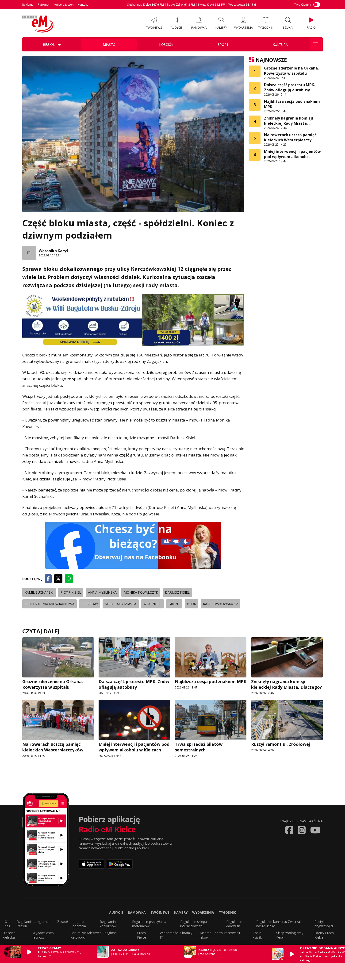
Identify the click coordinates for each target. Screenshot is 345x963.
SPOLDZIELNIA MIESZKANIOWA (49, 604)
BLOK (191, 604)
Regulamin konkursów (108, 923)
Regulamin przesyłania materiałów (149, 923)
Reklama (28, 5)
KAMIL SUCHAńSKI (39, 592)
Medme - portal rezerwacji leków (220, 935)
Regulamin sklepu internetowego (193, 923)
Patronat (43, 5)
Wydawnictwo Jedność (43, 935)
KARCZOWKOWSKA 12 (220, 604)
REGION (49, 44)
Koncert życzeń (63, 5)
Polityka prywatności (323, 923)
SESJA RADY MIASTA (120, 604)
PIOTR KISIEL (71, 592)
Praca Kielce (141, 935)
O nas (7, 923)
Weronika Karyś (53, 250)
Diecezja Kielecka (8, 935)
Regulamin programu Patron (33, 923)
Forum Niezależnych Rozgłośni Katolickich (93, 935)
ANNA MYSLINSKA (102, 592)
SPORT (223, 44)
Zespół (62, 921)
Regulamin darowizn (234, 923)
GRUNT (174, 604)
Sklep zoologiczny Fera (289, 935)
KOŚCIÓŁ (166, 44)
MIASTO (109, 44)
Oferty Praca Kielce (324, 935)
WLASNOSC (152, 604)
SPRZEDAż (89, 604)
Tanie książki (258, 935)
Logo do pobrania (79, 923)
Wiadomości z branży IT (176, 935)
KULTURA (280, 44)
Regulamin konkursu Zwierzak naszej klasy (279, 923)
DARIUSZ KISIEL (177, 592)
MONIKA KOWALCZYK (141, 592)
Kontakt (83, 5)
